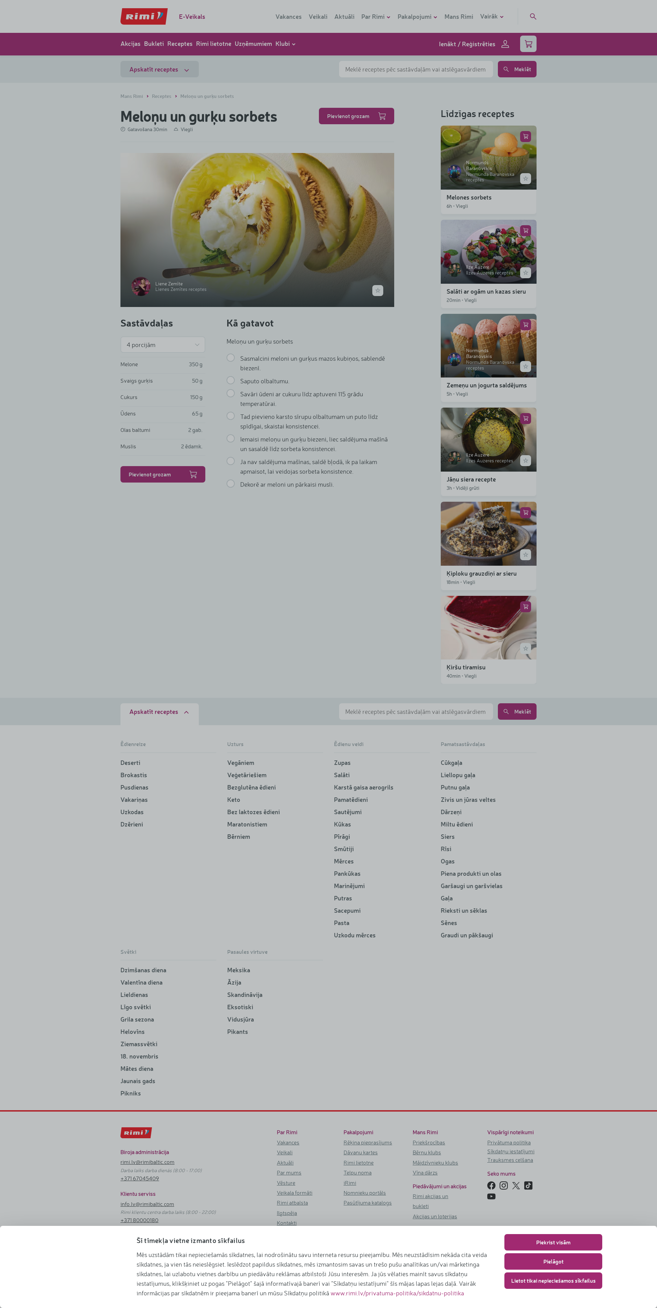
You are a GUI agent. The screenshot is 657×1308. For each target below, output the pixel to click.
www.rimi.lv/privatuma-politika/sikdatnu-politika (397, 1293)
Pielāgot (553, 1261)
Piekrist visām (553, 1242)
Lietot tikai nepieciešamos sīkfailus (553, 1280)
